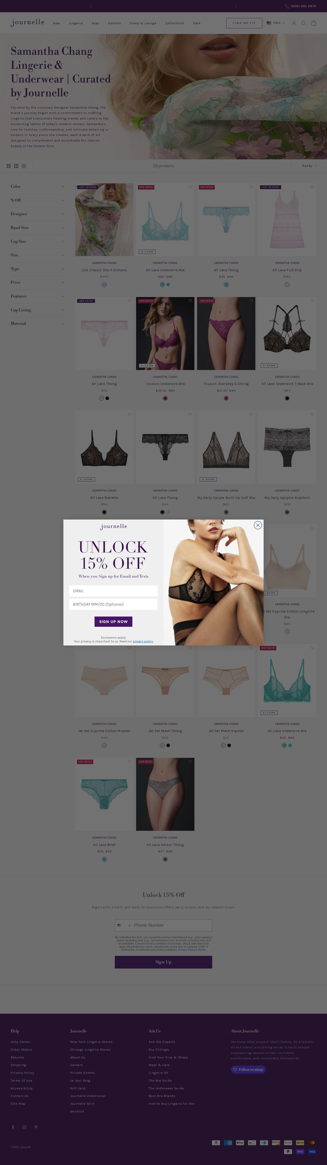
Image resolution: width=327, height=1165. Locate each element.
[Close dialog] (258, 525)
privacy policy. (143, 641)
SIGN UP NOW (113, 621)
